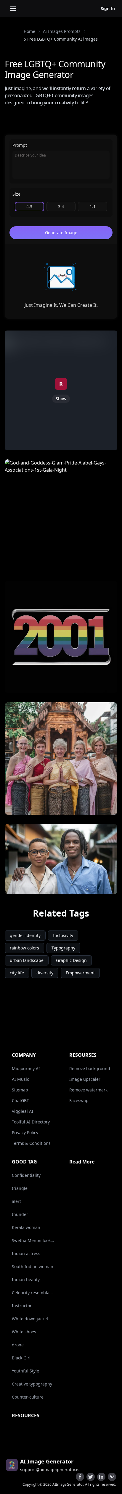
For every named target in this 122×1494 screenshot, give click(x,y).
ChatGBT (20, 1100)
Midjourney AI (26, 1068)
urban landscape (27, 960)
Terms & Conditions (31, 1143)
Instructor (22, 1305)
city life (17, 973)
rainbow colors (24, 948)
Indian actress (26, 1253)
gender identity (25, 935)
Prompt (19, 145)
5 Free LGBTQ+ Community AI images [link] (61, 39)
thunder (20, 1214)
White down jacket (30, 1318)
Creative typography (32, 1384)
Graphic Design (71, 960)
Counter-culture (28, 1397)
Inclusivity (63, 935)
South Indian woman (32, 1266)
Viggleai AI (22, 1111)
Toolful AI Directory (31, 1122)
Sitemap (20, 1090)
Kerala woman (26, 1227)
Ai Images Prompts (62, 31)
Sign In (108, 8)
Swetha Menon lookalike (33, 1240)
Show (61, 398)
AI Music (20, 1079)
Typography (63, 948)
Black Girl (21, 1358)
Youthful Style (25, 1371)
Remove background (89, 1068)
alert (16, 1201)
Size (16, 194)
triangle (20, 1188)
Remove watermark (88, 1090)
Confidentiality (26, 1175)
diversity (44, 973)
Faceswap (79, 1100)
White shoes (24, 1332)
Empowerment (80, 973)
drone (18, 1345)
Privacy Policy (25, 1132)
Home (29, 31)
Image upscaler (84, 1079)
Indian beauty (26, 1279)
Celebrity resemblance (33, 1292)
